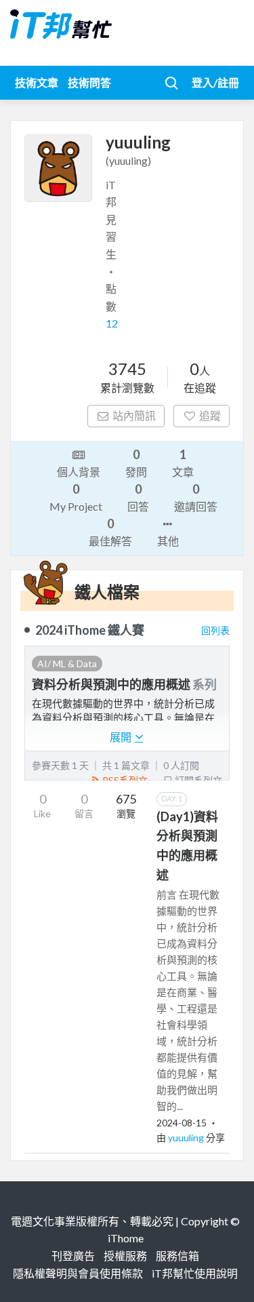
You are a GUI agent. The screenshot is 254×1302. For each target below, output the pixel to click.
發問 (136, 462)
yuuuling (187, 1137)
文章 (183, 462)
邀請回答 (195, 497)
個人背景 (78, 471)
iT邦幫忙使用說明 (195, 1273)
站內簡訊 (134, 415)
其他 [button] (168, 540)
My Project (75, 497)
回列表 (215, 630)
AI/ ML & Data (67, 663)
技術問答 (89, 82)
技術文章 (36, 82)
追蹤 (210, 415)
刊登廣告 (73, 1255)
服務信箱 (177, 1255)
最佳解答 (110, 531)
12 (112, 323)
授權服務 (125, 1255)
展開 (121, 736)
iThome (126, 1237)
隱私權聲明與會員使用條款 (78, 1273)
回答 (138, 497)
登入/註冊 (215, 82)
